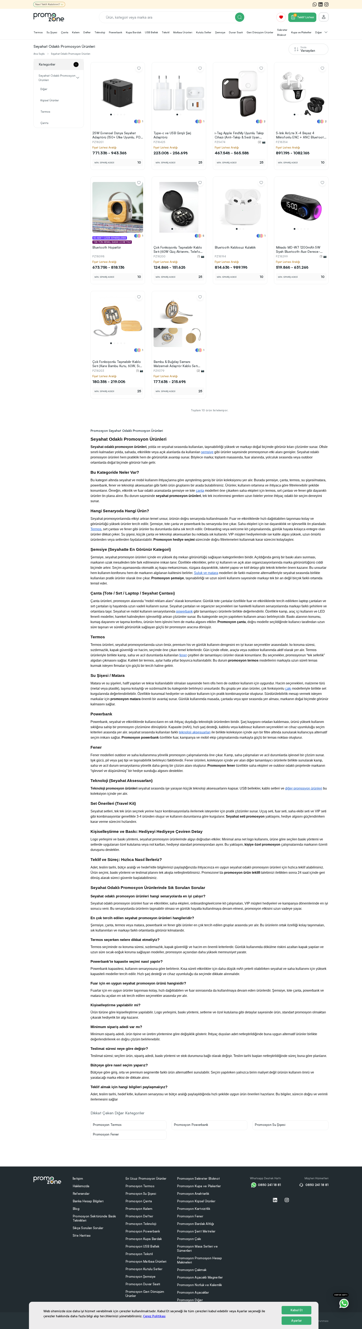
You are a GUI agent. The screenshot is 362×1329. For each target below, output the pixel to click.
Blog (76, 1209)
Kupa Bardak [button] (133, 32)
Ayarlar (296, 1320)
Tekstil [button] (165, 32)
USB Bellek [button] (151, 32)
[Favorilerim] (281, 17)
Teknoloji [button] (99, 32)
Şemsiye (220, 32)
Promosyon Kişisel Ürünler (196, 1201)
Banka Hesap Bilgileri (88, 1201)
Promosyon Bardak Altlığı (195, 1224)
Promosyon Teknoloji (140, 1224)
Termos (45, 111)
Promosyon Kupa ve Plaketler (199, 1186)
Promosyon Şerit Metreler (196, 1231)
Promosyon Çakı (189, 1239)
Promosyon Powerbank (191, 1125)
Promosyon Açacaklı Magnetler (200, 1277)
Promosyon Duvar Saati (142, 1284)
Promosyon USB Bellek (142, 1246)
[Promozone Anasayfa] (49, 17)
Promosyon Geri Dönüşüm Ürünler (144, 1294)
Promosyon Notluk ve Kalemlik (199, 1285)
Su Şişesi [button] (52, 32)
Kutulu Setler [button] (203, 32)
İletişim (78, 1179)
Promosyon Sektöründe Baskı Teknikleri (94, 1218)
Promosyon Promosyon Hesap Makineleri (199, 1260)
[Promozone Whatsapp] (315, 4)
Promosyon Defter (139, 1216)
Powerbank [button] (115, 32)
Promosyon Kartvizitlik (193, 1209)
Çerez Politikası (154, 1316)
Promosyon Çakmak (191, 1270)
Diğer (43, 89)
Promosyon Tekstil (139, 1254)
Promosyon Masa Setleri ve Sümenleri (197, 1248)
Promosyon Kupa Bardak (143, 1239)
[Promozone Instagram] (326, 4)
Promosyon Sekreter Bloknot (198, 1179)
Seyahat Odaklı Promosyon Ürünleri (70, 53)
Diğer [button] (319, 32)
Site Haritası (82, 1235)
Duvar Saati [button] (236, 32)
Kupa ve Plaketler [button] (301, 32)
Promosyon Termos (107, 1125)
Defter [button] (87, 32)
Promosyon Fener (106, 1134)
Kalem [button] (76, 32)
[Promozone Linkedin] (320, 4)
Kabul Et (297, 1310)
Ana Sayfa (39, 53)
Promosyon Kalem (139, 1209)
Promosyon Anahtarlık (193, 1194)
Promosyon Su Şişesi (270, 1125)
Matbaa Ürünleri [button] (182, 32)
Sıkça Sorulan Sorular (88, 1228)
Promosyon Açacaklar (193, 1292)
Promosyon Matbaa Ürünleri (146, 1261)
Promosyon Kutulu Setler (143, 1269)
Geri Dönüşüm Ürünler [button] (260, 32)
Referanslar (81, 1194)
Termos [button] (38, 32)
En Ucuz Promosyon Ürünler (146, 1179)
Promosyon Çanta (138, 1201)
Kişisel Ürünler (49, 100)
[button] (111, 114)
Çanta (44, 123)
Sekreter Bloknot (282, 32)
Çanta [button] (64, 32)
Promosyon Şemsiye (140, 1277)
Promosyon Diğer (190, 1300)
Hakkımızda (81, 1186)
